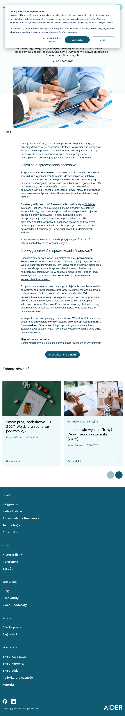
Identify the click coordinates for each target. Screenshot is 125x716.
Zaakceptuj (77, 39)
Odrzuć (103, 39)
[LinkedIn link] (13, 701)
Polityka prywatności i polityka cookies (94, 22)
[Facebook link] (4, 701)
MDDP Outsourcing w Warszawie (83, 343)
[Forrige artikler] (110, 475)
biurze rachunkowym (53, 343)
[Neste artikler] (119, 475)
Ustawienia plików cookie (52, 39)
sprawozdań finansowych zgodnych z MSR (62, 218)
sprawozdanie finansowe (71, 172)
